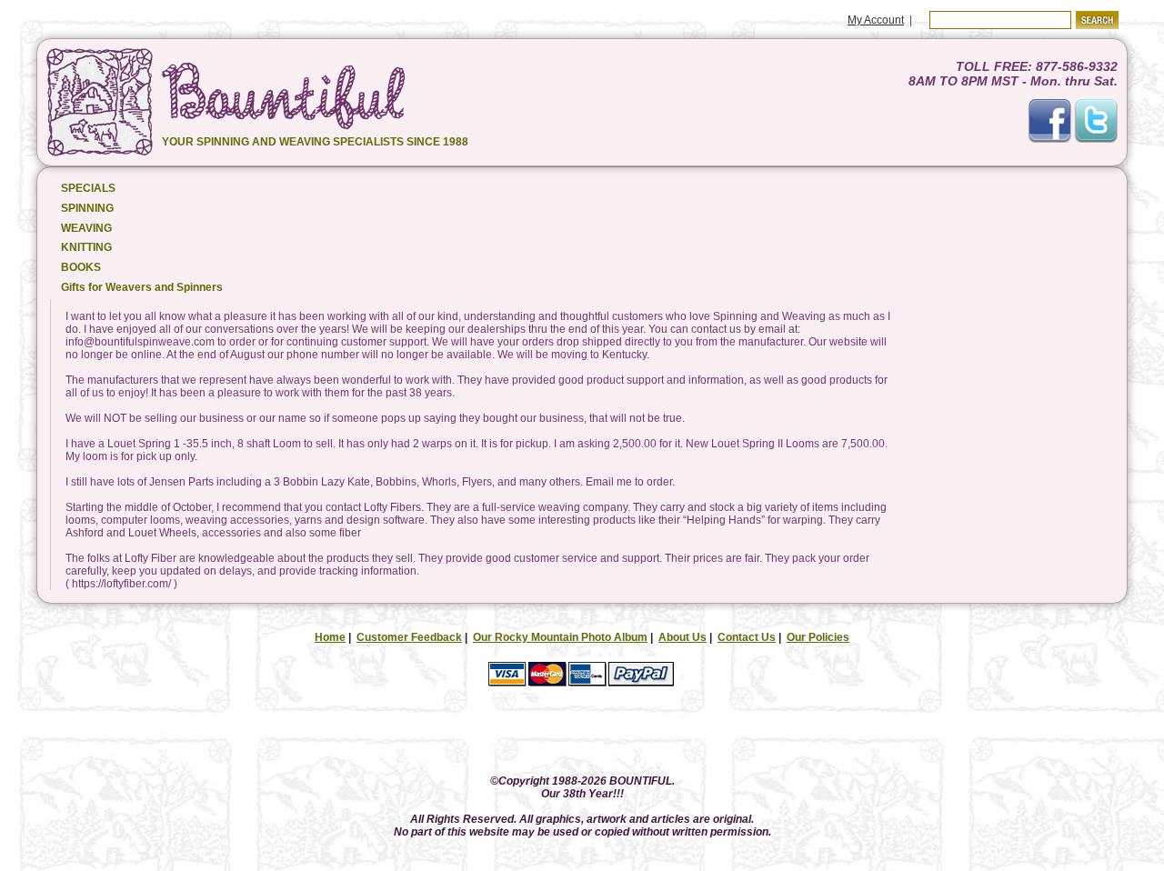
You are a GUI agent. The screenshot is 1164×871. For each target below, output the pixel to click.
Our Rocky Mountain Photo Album (560, 637)
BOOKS (81, 267)
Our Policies (818, 637)
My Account (876, 20)
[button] (582, 735)
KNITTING (86, 247)
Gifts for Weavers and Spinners (142, 287)
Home (330, 637)
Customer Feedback (409, 637)
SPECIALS (88, 188)
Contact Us (746, 637)
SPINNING (87, 208)
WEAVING (86, 228)
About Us (682, 637)
